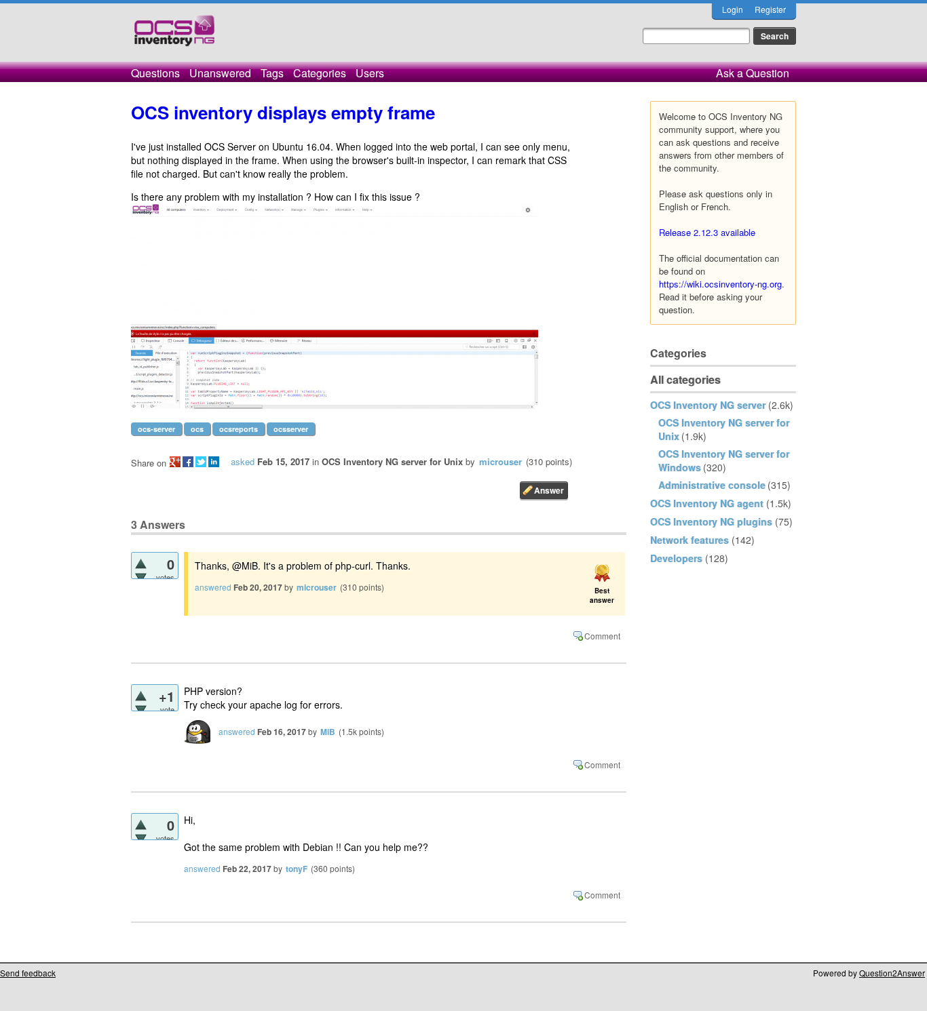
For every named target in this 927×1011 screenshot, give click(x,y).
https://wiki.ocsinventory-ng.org (720, 283)
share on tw (200, 461)
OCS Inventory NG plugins (711, 521)
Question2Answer (892, 972)
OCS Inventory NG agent (706, 503)
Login (732, 9)
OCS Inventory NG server (707, 405)
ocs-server (156, 429)
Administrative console (711, 485)
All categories (685, 379)
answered (213, 587)
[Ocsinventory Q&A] (174, 36)
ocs (197, 429)
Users (370, 73)
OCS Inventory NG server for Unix (392, 461)
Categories (319, 73)
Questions (155, 73)
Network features (689, 540)
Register (770, 9)
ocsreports (238, 429)
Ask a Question (752, 73)
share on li (213, 461)
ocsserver (290, 429)
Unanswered (220, 73)
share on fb (188, 461)
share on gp (175, 461)
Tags (272, 73)
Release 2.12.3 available (707, 232)
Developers (676, 558)
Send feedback (28, 972)
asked (242, 461)
